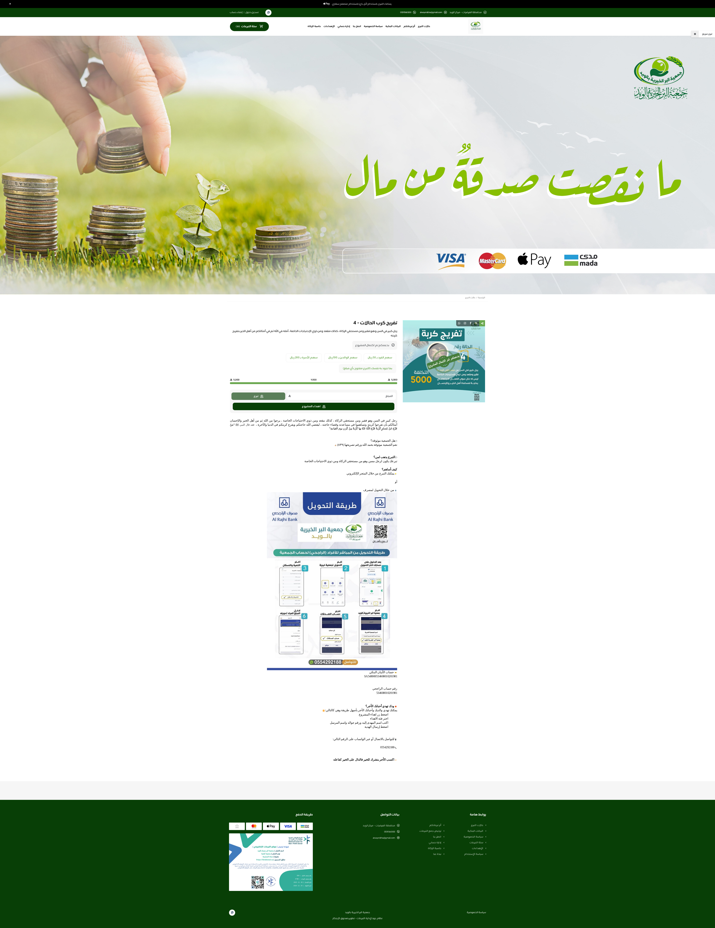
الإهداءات (329, 26)
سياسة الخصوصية (373, 26)
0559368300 (389, 832)
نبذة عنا (437, 854)
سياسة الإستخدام (474, 854)
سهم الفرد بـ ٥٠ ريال (380, 358)
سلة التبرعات (477, 843)
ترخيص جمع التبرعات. (430, 831)
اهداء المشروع (311, 406)
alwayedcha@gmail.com (431, 13)
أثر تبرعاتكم (409, 26)
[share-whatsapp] (459, 323)
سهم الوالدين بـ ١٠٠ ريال (342, 358)
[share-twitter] (476, 323)
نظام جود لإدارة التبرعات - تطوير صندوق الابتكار (357, 918)
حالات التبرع (424, 26)
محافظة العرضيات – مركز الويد (379, 826)
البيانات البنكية (393, 26)
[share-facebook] (470, 323)
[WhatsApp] (268, 12)
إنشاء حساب (236, 12)
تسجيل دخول (252, 12)
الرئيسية (481, 298)
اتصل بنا (357, 26)
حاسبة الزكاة (314, 26)
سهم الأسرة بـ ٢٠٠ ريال (304, 358)
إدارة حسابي (344, 26)
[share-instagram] (465, 323)
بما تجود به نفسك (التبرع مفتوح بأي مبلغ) (367, 368)
